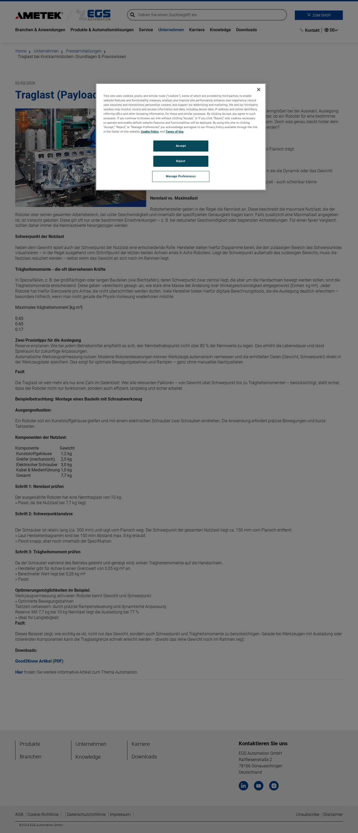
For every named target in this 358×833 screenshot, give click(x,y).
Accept (181, 146)
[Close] (258, 89)
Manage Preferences (181, 176)
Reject (180, 161)
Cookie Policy (150, 132)
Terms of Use (174, 132)
